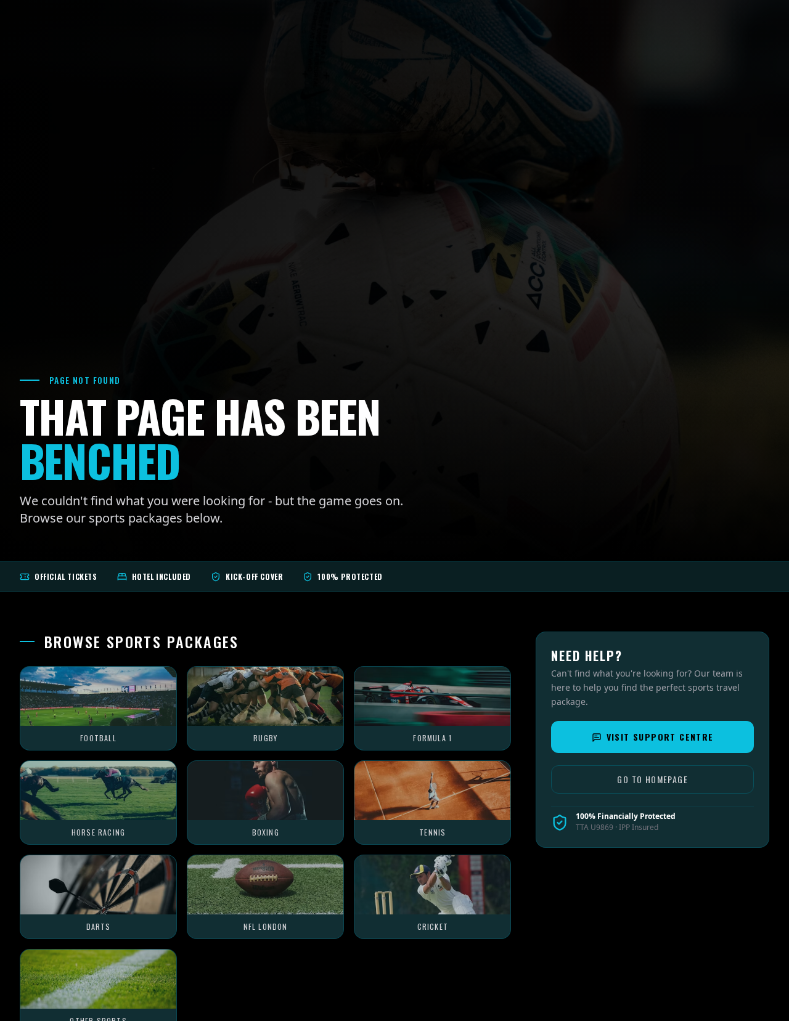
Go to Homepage (652, 779)
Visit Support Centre (660, 737)
